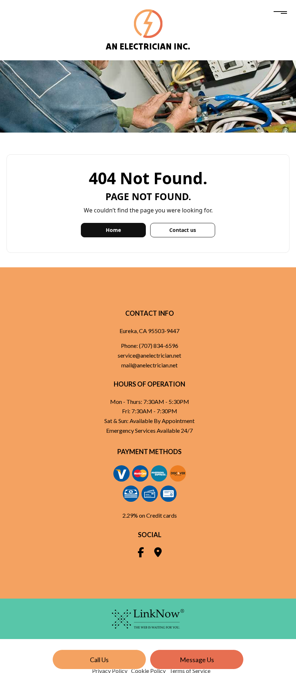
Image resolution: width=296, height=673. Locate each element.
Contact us (182, 230)
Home (113, 230)
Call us (99, 660)
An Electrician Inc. (148, 46)
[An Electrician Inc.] (148, 23)
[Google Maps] (158, 553)
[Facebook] (141, 553)
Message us (197, 660)
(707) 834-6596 (158, 345)
